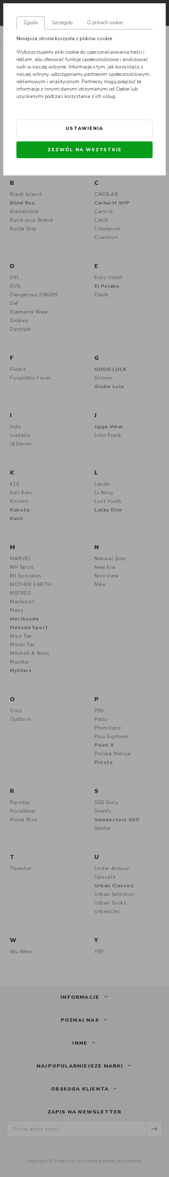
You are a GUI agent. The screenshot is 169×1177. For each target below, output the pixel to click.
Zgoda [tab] (30, 22)
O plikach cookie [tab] (105, 22)
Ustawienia (84, 128)
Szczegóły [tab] (62, 22)
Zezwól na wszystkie (85, 150)
